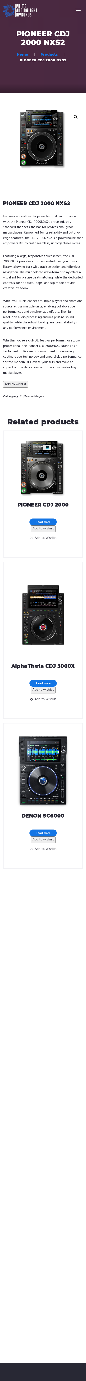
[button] (76, 117)
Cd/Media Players (32, 396)
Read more (43, 522)
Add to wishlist (15, 384)
